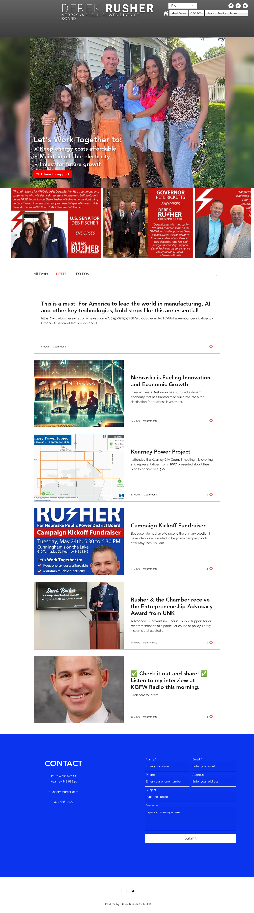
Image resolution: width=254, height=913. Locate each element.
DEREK (81, 8)
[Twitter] (245, 5)
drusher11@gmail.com (63, 792)
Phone (150, 774)
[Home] (166, 13)
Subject (151, 790)
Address (198, 774)
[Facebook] (231, 5)
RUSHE (123, 8)
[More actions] (212, 294)
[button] (215, 274)
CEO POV (81, 274)
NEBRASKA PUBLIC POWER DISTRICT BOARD (100, 16)
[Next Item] (244, 223)
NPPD (61, 274)
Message (152, 805)
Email (196, 759)
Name (150, 759)
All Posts (41, 274)
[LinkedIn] (238, 5)
